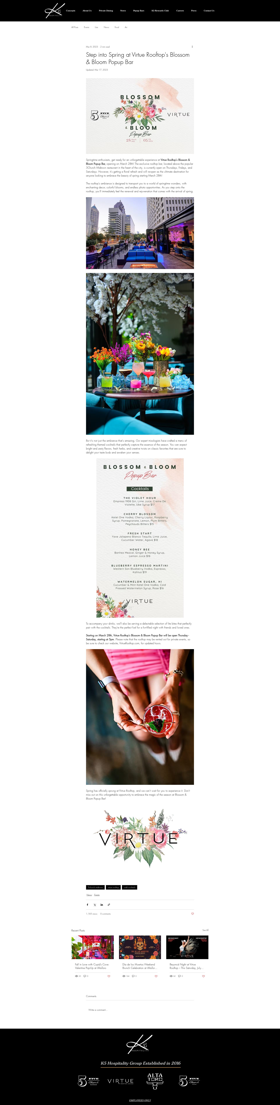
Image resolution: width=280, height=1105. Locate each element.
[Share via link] (108, 904)
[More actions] (192, 46)
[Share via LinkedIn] (101, 904)
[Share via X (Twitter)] (94, 904)
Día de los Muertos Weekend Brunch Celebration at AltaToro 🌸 (139, 966)
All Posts (74, 27)
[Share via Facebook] (87, 904)
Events (86, 27)
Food (117, 27)
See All (206, 930)
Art (126, 27)
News (106, 27)
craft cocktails (129, 887)
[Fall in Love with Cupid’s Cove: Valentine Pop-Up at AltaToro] (93, 947)
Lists (96, 27)
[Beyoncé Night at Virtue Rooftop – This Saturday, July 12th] (187, 947)
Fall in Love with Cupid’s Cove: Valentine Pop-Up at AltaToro (92, 966)
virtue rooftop (113, 887)
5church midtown (95, 887)
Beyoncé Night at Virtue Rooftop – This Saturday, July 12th (185, 966)
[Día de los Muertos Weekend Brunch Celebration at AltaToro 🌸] (140, 947)
